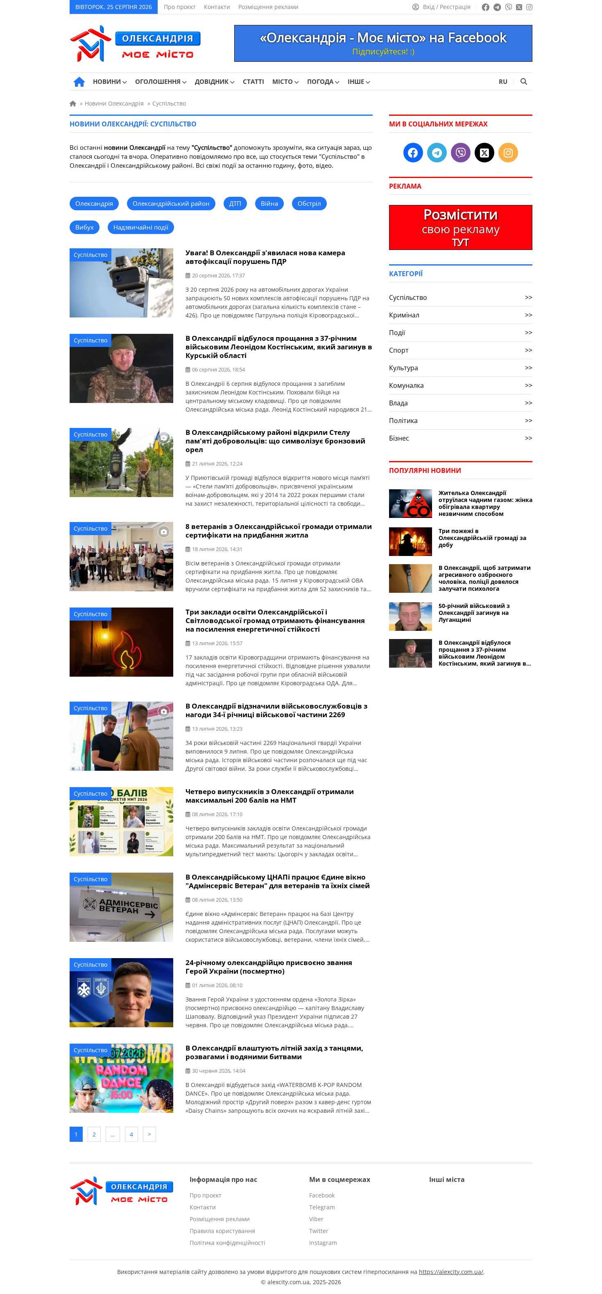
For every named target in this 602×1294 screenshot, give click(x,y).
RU (503, 81)
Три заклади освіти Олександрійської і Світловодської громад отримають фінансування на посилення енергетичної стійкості (275, 620)
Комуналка (460, 385)
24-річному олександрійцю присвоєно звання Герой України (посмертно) (269, 967)
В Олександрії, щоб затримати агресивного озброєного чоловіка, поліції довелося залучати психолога (485, 578)
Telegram (322, 1207)
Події (460, 332)
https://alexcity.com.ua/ (451, 1272)
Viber (316, 1219)
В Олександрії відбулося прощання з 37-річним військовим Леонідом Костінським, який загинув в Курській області (279, 346)
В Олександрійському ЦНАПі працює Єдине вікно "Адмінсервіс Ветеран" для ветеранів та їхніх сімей (278, 881)
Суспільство (90, 255)
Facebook (322, 1195)
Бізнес (460, 438)
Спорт (460, 350)
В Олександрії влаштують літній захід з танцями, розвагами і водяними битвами (274, 1052)
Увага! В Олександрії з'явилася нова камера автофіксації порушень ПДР (265, 257)
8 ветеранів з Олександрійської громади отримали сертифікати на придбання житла (279, 531)
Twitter (318, 1231)
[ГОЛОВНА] (79, 82)
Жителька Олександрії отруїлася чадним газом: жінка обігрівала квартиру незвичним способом (485, 503)
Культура (460, 367)
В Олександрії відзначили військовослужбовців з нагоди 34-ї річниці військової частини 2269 (276, 710)
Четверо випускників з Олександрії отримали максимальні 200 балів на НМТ (270, 796)
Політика (460, 420)
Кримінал (460, 315)
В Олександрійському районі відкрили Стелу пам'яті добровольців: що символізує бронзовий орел (275, 441)
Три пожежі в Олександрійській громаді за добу (482, 537)
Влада (460, 402)
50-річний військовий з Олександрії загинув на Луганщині (474, 612)
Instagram (323, 1243)
